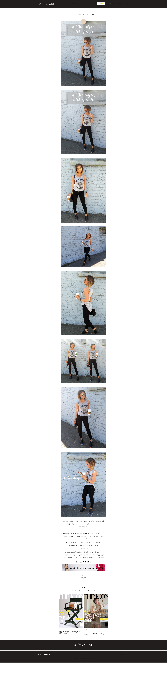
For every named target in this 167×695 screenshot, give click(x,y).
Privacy (87, 658)
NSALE (100, 3)
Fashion (85, 629)
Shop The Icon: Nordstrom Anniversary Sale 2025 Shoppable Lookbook (69, 632)
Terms (91, 658)
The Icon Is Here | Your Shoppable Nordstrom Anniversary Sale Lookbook (95, 633)
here (99, 542)
